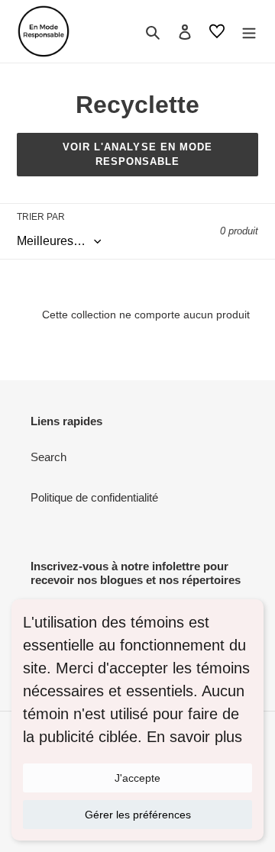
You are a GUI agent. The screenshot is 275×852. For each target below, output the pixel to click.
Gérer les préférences (138, 814)
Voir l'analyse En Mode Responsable (137, 154)
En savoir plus (194, 736)
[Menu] (249, 31)
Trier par (41, 216)
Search (48, 456)
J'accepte (137, 778)
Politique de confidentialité (94, 497)
